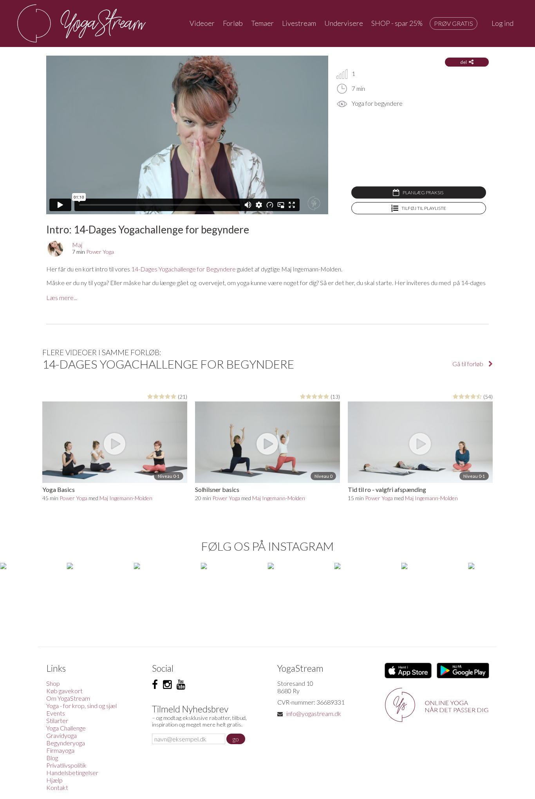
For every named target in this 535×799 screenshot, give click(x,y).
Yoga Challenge (66, 728)
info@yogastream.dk (313, 713)
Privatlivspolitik (66, 765)
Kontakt (57, 787)
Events (55, 713)
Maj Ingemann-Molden (125, 498)
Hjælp (54, 780)
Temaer (262, 23)
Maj (77, 244)
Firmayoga (60, 750)
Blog (52, 757)
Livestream (299, 23)
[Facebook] (155, 685)
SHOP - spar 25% (397, 23)
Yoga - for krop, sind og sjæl (81, 705)
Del (463, 62)
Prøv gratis (453, 23)
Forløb (233, 23)
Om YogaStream (68, 698)
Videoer (202, 23)
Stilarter (57, 720)
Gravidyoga (61, 735)
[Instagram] (167, 685)
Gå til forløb (468, 363)
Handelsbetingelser (72, 772)
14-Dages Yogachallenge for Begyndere (184, 269)
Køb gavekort (64, 690)
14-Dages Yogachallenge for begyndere (168, 364)
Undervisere (343, 23)
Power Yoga (100, 251)
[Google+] (181, 685)
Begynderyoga (65, 743)
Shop (53, 683)
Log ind (502, 23)
